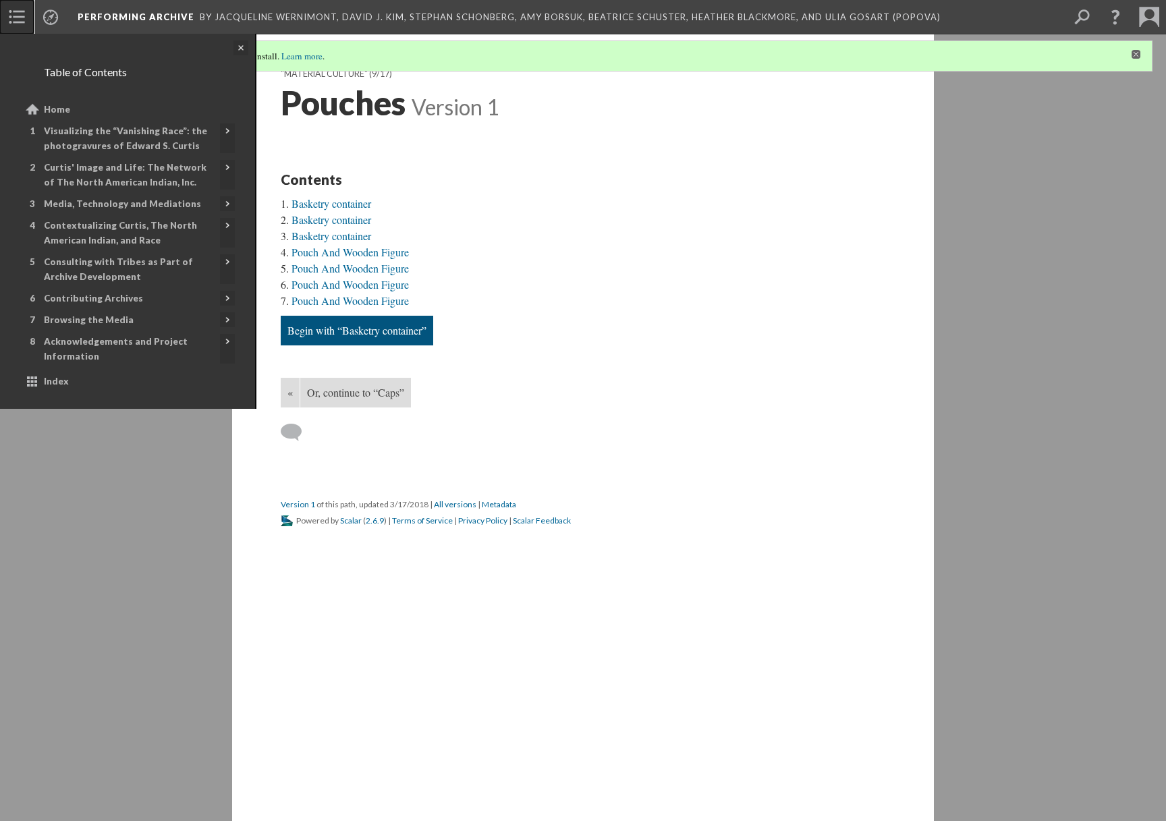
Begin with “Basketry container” (356, 330)
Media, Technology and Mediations (122, 203)
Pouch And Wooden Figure (350, 252)
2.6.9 (375, 520)
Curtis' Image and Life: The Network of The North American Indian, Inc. (125, 175)
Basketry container (331, 203)
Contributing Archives (93, 298)
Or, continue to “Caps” (355, 392)
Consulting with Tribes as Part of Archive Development (118, 269)
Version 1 (298, 504)
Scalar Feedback (542, 520)
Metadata (499, 504)
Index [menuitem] (56, 381)
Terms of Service (422, 520)
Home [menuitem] (57, 109)
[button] (1115, 17)
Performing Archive (136, 16)
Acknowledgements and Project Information (116, 349)
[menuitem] (17, 17)
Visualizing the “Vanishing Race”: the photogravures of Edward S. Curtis (125, 138)
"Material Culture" (324, 74)
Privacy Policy (482, 520)
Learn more (302, 56)
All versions (455, 504)
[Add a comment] (297, 432)
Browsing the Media (89, 319)
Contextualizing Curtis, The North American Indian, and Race (120, 233)
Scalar (351, 520)
